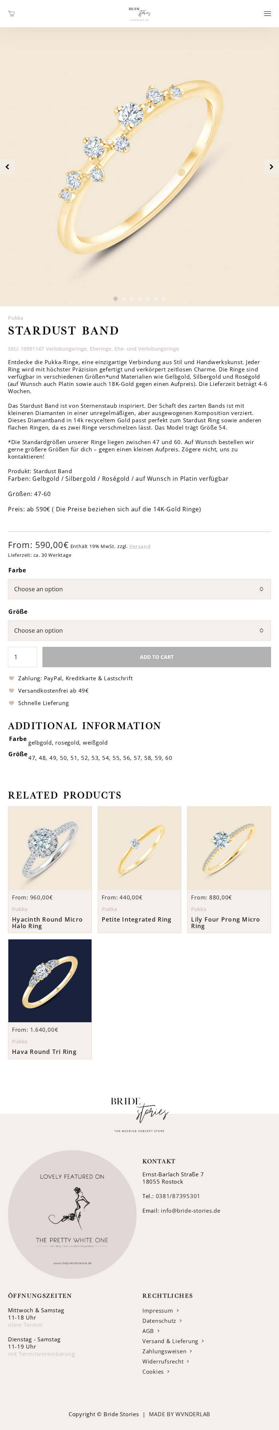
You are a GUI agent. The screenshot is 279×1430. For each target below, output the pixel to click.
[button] (115, 299)
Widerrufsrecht (162, 1361)
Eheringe (101, 348)
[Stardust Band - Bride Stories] (139, 23)
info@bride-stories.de (191, 1210)
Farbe (17, 570)
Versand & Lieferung (170, 1341)
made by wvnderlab (179, 1414)
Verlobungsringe (66, 348)
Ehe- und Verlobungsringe (146, 348)
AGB (148, 1330)
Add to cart (157, 656)
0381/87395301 (178, 1196)
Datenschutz (159, 1320)
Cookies (153, 1371)
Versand (140, 546)
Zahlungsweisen (164, 1351)
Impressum (157, 1310)
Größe (18, 612)
